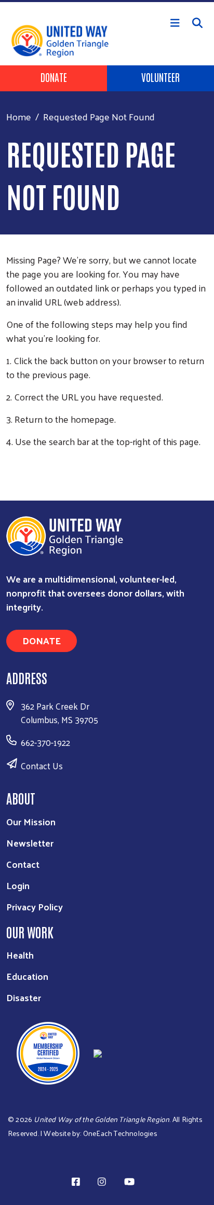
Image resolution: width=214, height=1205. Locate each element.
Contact (22, 864)
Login (18, 885)
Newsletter (30, 843)
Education (27, 976)
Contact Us (42, 765)
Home (18, 116)
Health (20, 955)
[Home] (107, 1)
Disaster (23, 997)
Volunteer (160, 77)
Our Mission (31, 821)
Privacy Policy (34, 906)
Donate (54, 77)
